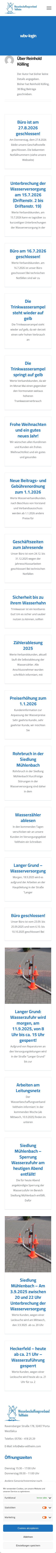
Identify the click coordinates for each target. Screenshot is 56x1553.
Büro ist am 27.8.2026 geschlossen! (28, 128)
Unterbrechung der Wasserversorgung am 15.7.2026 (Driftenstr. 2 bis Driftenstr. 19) (28, 194)
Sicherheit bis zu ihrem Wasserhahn (28, 600)
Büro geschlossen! (28, 915)
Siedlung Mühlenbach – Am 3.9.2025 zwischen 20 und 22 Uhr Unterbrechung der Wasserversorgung (28, 1244)
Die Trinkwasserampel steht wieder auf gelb (28, 309)
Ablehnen (28, 1536)
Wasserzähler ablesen (28, 818)
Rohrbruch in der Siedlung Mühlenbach (28, 759)
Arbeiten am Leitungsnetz (28, 1088)
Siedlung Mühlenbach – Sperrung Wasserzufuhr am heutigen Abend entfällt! (28, 1159)
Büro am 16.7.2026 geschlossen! (28, 254)
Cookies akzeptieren (28, 1528)
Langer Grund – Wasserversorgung (28, 868)
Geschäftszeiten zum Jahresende (28, 544)
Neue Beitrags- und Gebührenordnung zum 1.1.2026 (28, 486)
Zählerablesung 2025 (28, 645)
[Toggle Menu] (49, 8)
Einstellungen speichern (28, 1545)
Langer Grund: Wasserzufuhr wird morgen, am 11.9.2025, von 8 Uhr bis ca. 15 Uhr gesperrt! (28, 975)
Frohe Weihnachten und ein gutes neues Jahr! (28, 430)
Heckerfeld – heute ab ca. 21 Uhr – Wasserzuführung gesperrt (28, 1357)
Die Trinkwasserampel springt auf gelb (28, 369)
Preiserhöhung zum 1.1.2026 (28, 701)
